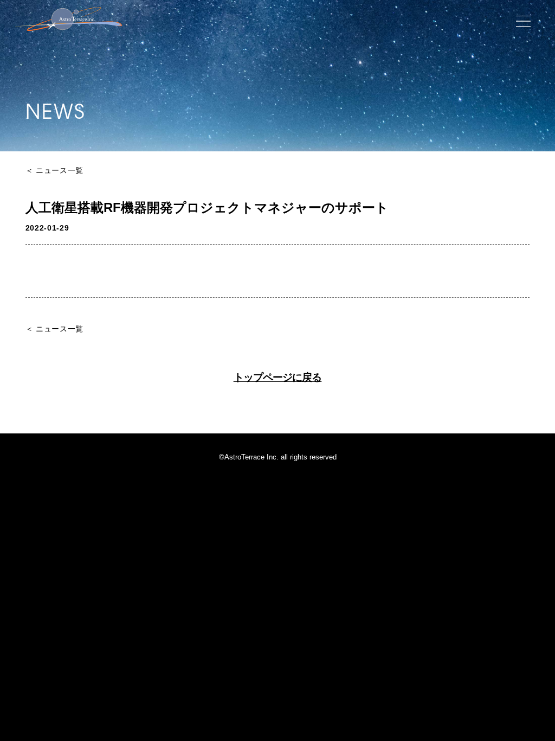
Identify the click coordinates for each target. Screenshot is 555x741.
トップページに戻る (278, 378)
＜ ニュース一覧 (54, 170)
